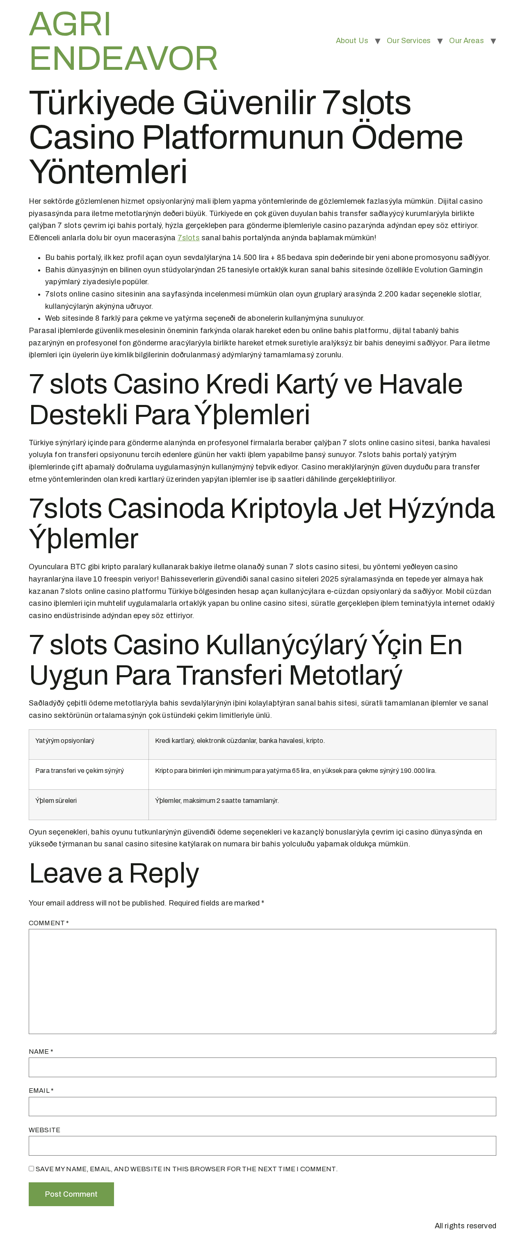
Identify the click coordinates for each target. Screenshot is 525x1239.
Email (41, 1090)
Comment (49, 922)
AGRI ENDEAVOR (124, 41)
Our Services (409, 41)
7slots (189, 238)
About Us (352, 41)
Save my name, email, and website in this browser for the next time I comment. (187, 1168)
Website (44, 1129)
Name (41, 1051)
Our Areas (466, 41)
